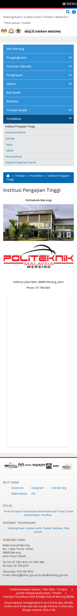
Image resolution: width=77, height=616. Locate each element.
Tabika (9, 150)
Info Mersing (15, 49)
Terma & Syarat (12, 511)
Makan (11, 84)
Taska (8, 144)
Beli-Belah (13, 92)
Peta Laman (12, 23)
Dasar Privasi (57, 511)
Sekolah (10, 138)
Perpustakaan (13, 156)
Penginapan (14, 75)
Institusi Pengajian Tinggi (20, 126)
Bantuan (61, 17)
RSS (33, 493)
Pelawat (20, 176)
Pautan (48, 17)
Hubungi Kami (12, 17)
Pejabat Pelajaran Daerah (20, 162)
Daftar (26, 23)
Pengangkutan (16, 57)
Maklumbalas (19, 493)
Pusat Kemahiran (15, 132)
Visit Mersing (59, 488)
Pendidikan (13, 119)
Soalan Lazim (32, 17)
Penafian (46, 515)
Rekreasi (12, 101)
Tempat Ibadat (16, 110)
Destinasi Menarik (18, 66)
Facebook (17, 488)
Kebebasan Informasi (36, 511)
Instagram (37, 488)
